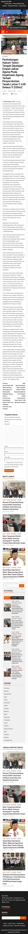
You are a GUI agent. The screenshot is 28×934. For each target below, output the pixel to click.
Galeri (5, 697)
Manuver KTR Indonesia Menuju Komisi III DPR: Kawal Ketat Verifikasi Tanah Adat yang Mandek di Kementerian (17, 609)
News (5, 714)
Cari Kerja (6, 688)
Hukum (4, 499)
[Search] (25, 31)
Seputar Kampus (8, 729)
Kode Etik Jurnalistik (19, 925)
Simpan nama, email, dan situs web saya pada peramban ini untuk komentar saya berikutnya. (13, 465)
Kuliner (6, 705)
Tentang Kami (8, 3)
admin (5, 91)
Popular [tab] (14, 597)
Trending (19, 499)
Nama (6, 446)
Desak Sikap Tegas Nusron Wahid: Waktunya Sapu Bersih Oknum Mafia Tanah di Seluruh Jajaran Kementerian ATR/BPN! (17, 641)
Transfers (6, 734)
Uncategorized (8, 740)
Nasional (8, 499)
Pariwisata (7, 717)
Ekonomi (6, 691)
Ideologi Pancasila (13, 5)
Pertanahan (5, 56)
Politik (5, 723)
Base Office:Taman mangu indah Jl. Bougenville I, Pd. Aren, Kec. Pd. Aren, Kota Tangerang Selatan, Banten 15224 (14, 899)
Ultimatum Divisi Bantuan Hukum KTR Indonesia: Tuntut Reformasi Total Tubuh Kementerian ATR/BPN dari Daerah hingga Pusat (17, 658)
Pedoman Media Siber (18, 3)
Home (5, 923)
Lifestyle (6, 708)
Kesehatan (7, 702)
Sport (5, 731)
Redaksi (5, 5)
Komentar (7, 424)
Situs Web (7, 457)
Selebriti (6, 726)
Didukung (10, 932)
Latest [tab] (7, 597)
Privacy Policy (22, 5)
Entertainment (7, 694)
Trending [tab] (21, 597)
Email (6, 451)
